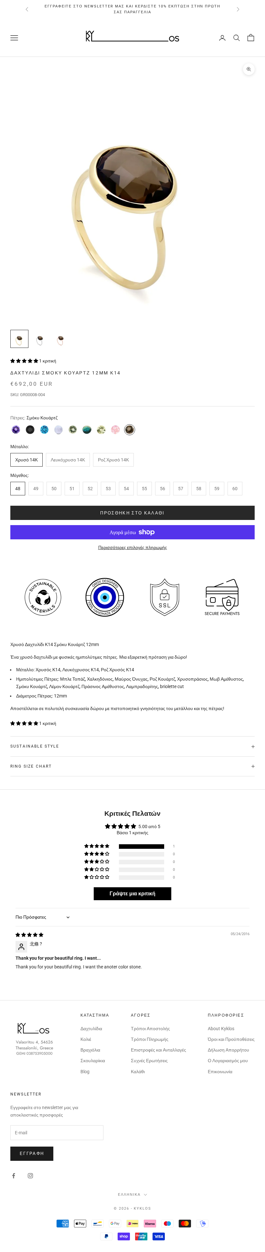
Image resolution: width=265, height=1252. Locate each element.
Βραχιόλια (90, 1049)
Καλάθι (138, 1071)
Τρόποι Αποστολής (150, 1028)
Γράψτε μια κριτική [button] (132, 893)
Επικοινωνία (220, 1071)
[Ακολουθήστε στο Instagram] (30, 1175)
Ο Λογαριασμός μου (228, 1060)
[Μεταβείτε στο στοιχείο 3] (61, 339)
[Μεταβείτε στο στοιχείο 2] (40, 339)
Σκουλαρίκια (92, 1060)
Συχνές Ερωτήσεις (149, 1060)
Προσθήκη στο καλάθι (132, 513)
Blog (85, 1071)
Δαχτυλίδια (91, 1028)
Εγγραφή (32, 1153)
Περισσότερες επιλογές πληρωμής (132, 547)
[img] (29, 934)
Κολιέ (85, 1039)
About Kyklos (221, 1028)
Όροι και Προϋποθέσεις (231, 1039)
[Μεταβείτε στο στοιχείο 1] (19, 339)
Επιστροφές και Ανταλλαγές (158, 1049)
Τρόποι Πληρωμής (149, 1039)
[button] (24, 360)
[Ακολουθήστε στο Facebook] (13, 1175)
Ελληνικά (129, 1195)
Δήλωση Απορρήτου (228, 1049)
